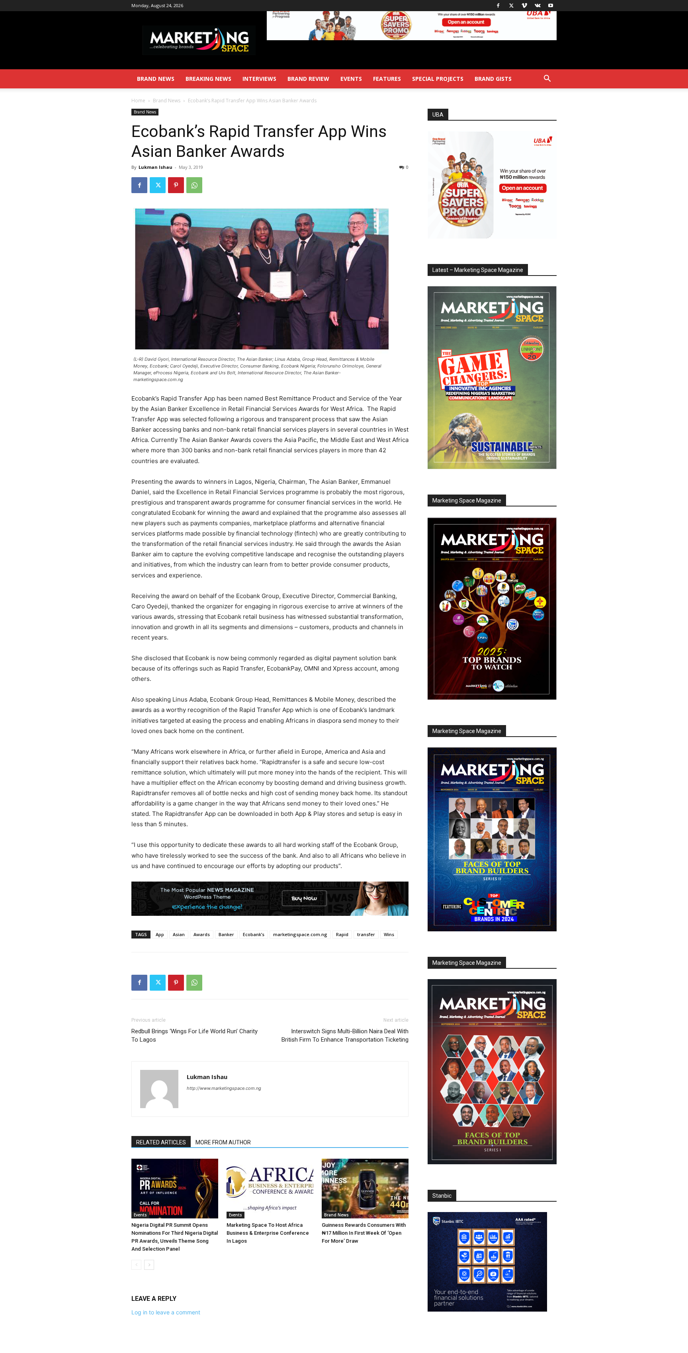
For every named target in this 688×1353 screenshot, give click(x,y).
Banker (226, 934)
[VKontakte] (537, 5)
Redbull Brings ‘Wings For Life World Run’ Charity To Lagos (194, 1035)
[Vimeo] (524, 5)
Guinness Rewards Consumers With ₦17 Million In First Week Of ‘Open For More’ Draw (364, 1233)
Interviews (259, 78)
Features (387, 78)
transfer (366, 934)
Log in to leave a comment (165, 1312)
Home (138, 100)
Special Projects (437, 78)
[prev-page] (136, 1265)
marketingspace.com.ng (300, 934)
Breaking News (208, 78)
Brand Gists (493, 78)
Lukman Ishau (155, 167)
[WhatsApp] (194, 185)
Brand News (155, 78)
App (160, 934)
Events (351, 78)
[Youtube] (551, 5)
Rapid (342, 934)
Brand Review (308, 78)
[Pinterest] (176, 185)
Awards (202, 934)
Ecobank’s (253, 934)
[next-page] (149, 1265)
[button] (547, 79)
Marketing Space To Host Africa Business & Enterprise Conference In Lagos (268, 1233)
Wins (389, 934)
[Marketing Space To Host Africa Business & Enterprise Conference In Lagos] (270, 1188)
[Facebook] (498, 5)
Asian (179, 934)
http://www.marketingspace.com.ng (224, 1088)
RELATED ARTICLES (161, 1142)
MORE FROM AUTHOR (223, 1142)
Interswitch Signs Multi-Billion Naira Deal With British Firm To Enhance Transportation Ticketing (344, 1035)
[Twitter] (511, 5)
